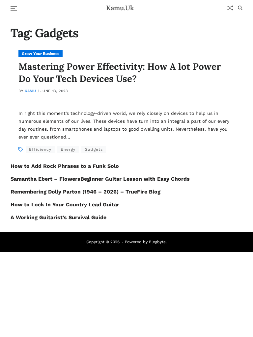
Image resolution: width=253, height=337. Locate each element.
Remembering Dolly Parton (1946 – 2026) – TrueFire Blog (85, 192)
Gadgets (94, 149)
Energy (68, 149)
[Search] (240, 8)
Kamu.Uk (120, 8)
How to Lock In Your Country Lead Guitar (65, 204)
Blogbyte (157, 242)
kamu (30, 91)
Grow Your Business (40, 53)
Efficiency (40, 149)
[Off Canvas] (14, 8)
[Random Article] (230, 8)
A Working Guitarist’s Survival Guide (58, 217)
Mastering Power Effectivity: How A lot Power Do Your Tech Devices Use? (119, 72)
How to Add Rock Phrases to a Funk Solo (65, 166)
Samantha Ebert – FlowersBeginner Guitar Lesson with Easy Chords (100, 179)
